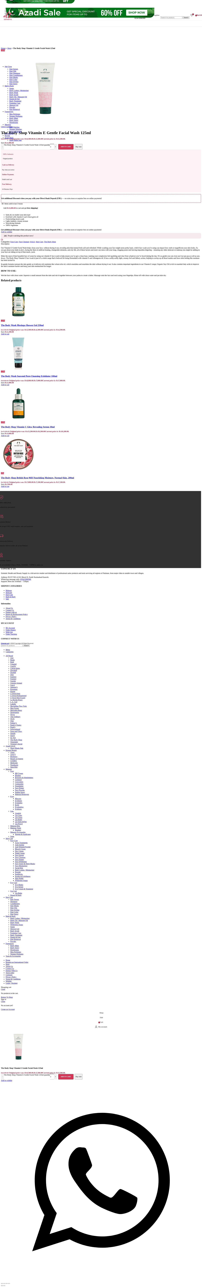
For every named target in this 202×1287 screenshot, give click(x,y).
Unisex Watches (15, 131)
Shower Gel (13, 105)
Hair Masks (13, 77)
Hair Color (13, 80)
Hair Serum (13, 69)
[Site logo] (8, 21)
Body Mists (13, 118)
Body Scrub (13, 95)
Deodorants (13, 122)
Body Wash (13, 93)
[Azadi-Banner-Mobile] (40, 3)
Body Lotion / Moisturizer (19, 91)
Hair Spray (13, 84)
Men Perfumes (14, 114)
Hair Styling (13, 82)
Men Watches (14, 127)
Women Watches (15, 129)
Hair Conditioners (16, 75)
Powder (12, 107)
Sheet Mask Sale (15, 140)
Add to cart (66, 1076)
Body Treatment (15, 101)
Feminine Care (14, 103)
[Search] (175, 14)
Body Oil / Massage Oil (18, 97)
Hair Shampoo (14, 73)
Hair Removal (14, 109)
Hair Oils (12, 71)
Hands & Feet (14, 99)
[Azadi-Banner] (79, 17)
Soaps (11, 88)
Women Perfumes (15, 116)
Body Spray (13, 120)
